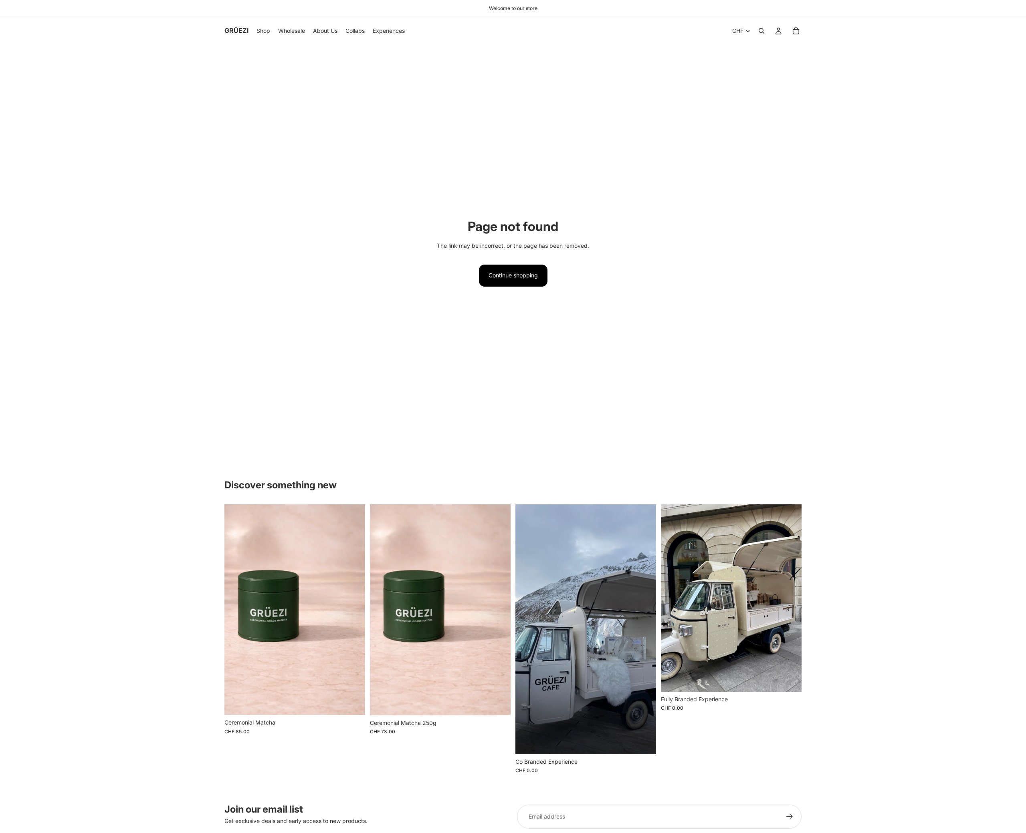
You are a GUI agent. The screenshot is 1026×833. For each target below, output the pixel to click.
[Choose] (643, 742)
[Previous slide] (527, 629)
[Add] (352, 703)
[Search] (761, 31)
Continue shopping (513, 275)
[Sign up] (789, 816)
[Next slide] (644, 629)
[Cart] (796, 31)
